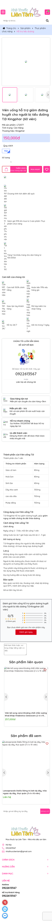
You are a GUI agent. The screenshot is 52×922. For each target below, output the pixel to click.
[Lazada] (10, 900)
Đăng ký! (45, 811)
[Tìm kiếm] (47, 21)
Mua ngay (44, 721)
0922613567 (26, 373)
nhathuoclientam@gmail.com (19, 851)
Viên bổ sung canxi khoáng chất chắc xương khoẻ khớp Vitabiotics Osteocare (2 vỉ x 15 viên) (26, 714)
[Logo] (26, 12)
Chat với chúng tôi (26, 389)
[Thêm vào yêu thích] (46, 169)
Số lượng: (6, 157)
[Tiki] (16, 900)
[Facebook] (39, 817)
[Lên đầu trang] (46, 906)
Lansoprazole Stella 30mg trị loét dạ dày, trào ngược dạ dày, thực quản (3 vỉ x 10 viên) (25, 792)
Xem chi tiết (42, 799)
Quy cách (8, 145)
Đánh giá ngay (26, 632)
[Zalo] (33, 817)
